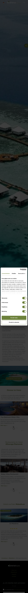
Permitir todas (14, 317)
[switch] (24, 302)
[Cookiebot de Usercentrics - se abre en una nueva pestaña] (20, 269)
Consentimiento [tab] (6, 273)
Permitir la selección (14, 322)
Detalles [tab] (14, 273)
